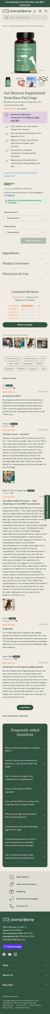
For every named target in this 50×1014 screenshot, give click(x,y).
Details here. (25, 5)
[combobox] (25, 17)
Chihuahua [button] (27, 363)
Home (5, 26)
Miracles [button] (21, 369)
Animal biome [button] (30, 358)
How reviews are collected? (15, 715)
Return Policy (21, 1005)
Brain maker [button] (14, 363)
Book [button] (43, 358)
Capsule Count (11, 212)
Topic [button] (43, 369)
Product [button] (33, 369)
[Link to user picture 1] (9, 477)
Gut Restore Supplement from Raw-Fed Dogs (26, 26)
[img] (9, 392)
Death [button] (39, 363)
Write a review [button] (25, 324)
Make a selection (33, 240)
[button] (40, 11)
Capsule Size (10, 226)
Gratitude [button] (9, 369)
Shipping (7, 188)
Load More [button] (25, 707)
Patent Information (22, 1008)
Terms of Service (35, 1005)
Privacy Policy (8, 1008)
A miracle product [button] (12, 358)
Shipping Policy (8, 1005)
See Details (12, 202)
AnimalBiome (13, 996)
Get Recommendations (47, 507)
